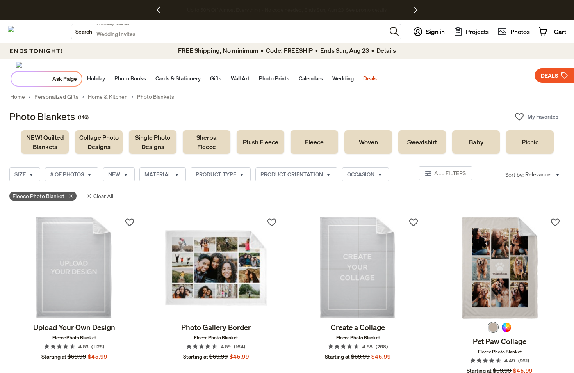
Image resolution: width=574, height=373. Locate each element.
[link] (45, 142)
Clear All (103, 196)
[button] (394, 31)
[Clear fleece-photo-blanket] (71, 196)
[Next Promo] (415, 10)
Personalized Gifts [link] (56, 96)
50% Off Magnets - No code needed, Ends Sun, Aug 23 (265, 9)
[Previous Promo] (161, 9)
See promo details (348, 9)
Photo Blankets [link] (155, 96)
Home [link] (17, 96)
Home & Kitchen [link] (108, 96)
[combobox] (229, 31)
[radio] (493, 327)
